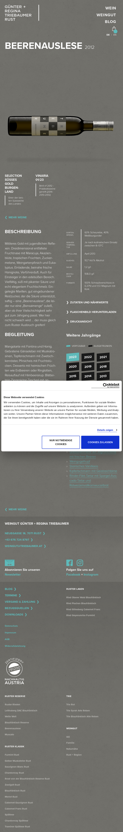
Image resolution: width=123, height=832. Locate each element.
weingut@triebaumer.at (23, 546)
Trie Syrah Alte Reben (78, 710)
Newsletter (13, 575)
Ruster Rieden (12, 704)
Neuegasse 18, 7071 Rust (23, 533)
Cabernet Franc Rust (16, 808)
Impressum (10, 632)
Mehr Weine (18, 217)
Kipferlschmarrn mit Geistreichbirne (93, 471)
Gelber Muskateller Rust (18, 760)
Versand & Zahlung (20, 601)
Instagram (91, 575)
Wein (110, 8)
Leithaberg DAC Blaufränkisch (21, 710)
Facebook (73, 575)
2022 (88, 357)
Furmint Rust (12, 754)
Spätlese (9, 814)
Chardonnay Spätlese (16, 820)
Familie (70, 742)
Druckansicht (81, 321)
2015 (72, 376)
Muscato (9, 734)
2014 (87, 376)
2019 (87, 366)
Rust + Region (74, 754)
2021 (103, 357)
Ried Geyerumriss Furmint (80, 615)
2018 (103, 366)
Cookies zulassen (100, 442)
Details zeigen (105, 430)
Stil (68, 736)
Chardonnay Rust (14, 772)
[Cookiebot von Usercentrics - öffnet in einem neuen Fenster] (105, 385)
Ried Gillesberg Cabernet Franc (83, 609)
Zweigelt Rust (12, 784)
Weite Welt (10, 716)
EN (114, 34)
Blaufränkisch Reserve (17, 722)
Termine (11, 595)
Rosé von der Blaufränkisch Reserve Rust (27, 778)
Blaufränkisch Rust (15, 790)
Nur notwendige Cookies (60, 442)
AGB (7, 639)
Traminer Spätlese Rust (17, 826)
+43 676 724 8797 (17, 539)
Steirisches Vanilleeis (84, 466)
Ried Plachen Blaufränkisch (81, 603)
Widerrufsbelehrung (15, 646)
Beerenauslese (13, 728)
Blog (110, 21)
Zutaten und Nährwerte (89, 302)
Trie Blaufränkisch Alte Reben (82, 716)
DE (108, 34)
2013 (103, 376)
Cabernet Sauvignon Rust (19, 802)
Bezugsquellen (17, 608)
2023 (73, 357)
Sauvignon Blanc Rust (17, 766)
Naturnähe (72, 748)
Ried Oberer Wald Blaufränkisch (83, 597)
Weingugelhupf (80, 461)
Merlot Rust (11, 796)
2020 (73, 366)
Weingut (106, 15)
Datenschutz (11, 626)
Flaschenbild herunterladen (93, 312)
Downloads (14, 614)
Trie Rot (70, 704)
